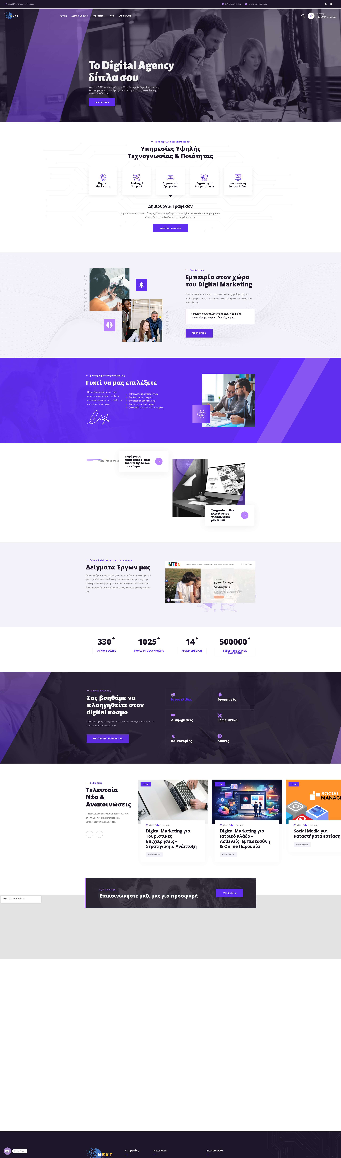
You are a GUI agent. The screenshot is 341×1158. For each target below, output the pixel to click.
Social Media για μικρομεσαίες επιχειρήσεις (237, 836)
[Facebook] (325, 4)
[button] (168, 585)
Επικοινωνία (125, 16)
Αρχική (63, 16)
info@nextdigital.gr (233, 4)
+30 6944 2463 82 (326, 16)
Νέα (112, 16)
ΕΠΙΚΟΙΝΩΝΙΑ (102, 102)
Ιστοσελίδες (181, 699)
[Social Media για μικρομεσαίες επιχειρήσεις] (247, 802)
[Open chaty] (7, 1151)
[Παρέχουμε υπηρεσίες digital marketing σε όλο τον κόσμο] (159, 461)
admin (151, 825)
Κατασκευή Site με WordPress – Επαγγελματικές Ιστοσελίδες (313, 838)
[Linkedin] (331, 4)
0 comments (164, 825)
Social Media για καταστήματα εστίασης (170, 833)
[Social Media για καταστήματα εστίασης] (173, 802)
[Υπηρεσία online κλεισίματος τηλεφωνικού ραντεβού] (244, 515)
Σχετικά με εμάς (80, 16)
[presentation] (89, 834)
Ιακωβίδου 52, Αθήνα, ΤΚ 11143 (21, 4)
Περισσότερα (154, 844)
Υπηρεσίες (97, 16)
